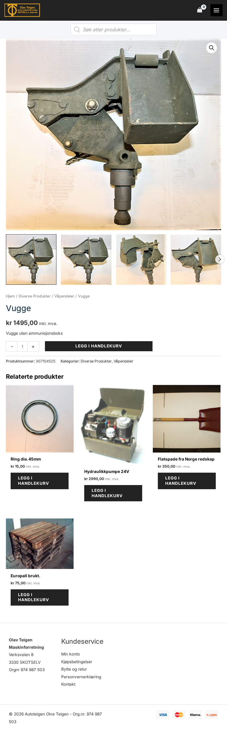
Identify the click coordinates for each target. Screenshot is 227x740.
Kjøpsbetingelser (76, 661)
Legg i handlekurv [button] (33, 481)
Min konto (70, 654)
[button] (211, 48)
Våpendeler (64, 296)
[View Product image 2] (86, 259)
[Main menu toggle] (216, 10)
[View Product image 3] (141, 259)
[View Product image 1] (31, 259)
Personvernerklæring (81, 676)
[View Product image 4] (196, 259)
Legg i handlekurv (98, 346)
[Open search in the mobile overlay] (114, 29)
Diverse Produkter (35, 296)
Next (219, 259)
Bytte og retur (74, 669)
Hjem (10, 296)
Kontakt (68, 684)
